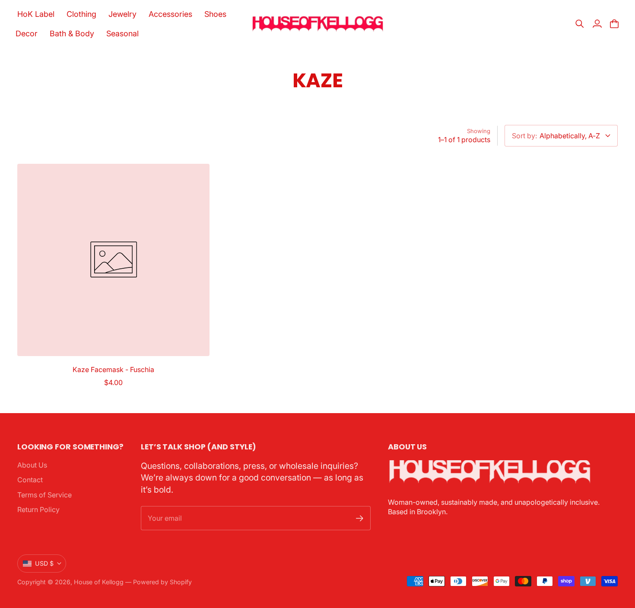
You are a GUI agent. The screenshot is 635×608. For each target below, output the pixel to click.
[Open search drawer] (579, 23)
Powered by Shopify (162, 582)
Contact (30, 479)
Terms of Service (44, 494)
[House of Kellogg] (318, 23)
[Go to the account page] (597, 23)
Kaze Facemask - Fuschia (113, 369)
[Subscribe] (359, 518)
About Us (32, 465)
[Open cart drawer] (614, 23)
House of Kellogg (99, 582)
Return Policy (38, 509)
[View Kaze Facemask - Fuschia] (113, 260)
